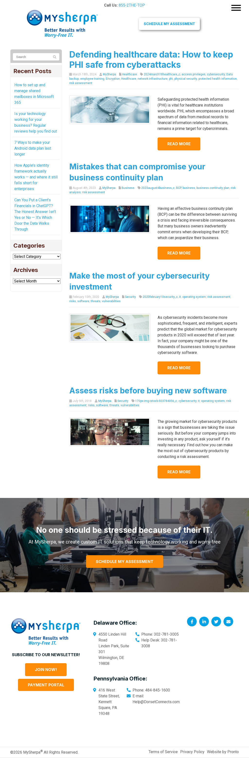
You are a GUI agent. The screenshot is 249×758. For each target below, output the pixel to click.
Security (130, 297)
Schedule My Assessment (169, 24)
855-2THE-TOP (132, 5)
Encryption (113, 78)
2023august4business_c (158, 188)
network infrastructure (153, 78)
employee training (92, 78)
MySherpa (109, 74)
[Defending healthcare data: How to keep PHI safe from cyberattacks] (110, 109)
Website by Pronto (223, 751)
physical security (185, 78)
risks (72, 301)
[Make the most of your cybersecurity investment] (110, 327)
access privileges (193, 74)
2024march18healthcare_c (162, 74)
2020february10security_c (160, 297)
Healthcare (129, 74)
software (83, 301)
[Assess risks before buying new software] (110, 431)
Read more (179, 143)
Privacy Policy (192, 751)
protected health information (217, 78)
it (180, 297)
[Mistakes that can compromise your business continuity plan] (110, 218)
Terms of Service (163, 751)
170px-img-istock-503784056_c (156, 401)
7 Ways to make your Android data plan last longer (32, 148)
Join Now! (46, 669)
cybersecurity (216, 74)
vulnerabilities (111, 301)
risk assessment (80, 83)
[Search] (54, 57)
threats (95, 301)
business (189, 188)
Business (128, 188)
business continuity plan (212, 188)
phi (171, 78)
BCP (178, 188)
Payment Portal (46, 684)
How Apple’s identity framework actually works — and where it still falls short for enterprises (36, 177)
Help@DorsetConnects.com (156, 702)
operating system (194, 297)
